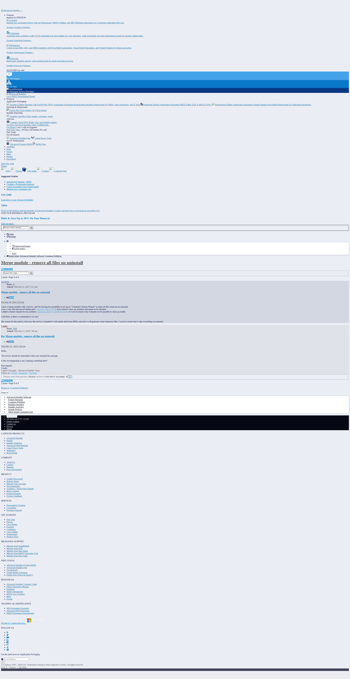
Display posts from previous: (15, 376)
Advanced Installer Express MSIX (21, 565)
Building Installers (16, 404)
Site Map (23, 667)
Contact (10, 465)
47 (14, 284)
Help (9, 149)
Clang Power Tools (15, 448)
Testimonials (12, 534)
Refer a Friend (13, 491)
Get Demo (11, 127)
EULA (4, 667)
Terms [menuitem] (9, 429)
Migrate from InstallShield (18, 546)
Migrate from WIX (15, 548)
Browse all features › (18, 94)
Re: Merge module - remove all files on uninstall (27, 336)
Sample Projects (15, 409)
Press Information (14, 469)
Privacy (13, 667)
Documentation (13, 486)
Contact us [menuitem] (11, 424)
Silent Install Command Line (20, 412)
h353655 (5, 282)
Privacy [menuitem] (10, 426)
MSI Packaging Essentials (18, 608)
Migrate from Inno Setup (17, 551)
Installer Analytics (16, 407)
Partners (10, 467)
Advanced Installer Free (17, 567)
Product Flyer (12, 537)
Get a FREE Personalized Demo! (21, 96)
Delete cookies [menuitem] (13, 421)
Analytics (11, 147)
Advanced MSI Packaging (18, 611)
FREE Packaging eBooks (18, 587)
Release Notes (13, 481)
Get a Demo (12, 524)
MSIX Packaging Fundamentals (20, 613)
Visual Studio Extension (17, 572)
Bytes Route (12, 453)
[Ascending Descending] (61, 376)
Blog (9, 154)
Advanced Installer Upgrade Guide (22, 584)
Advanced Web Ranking (17, 445)
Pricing (10, 156)
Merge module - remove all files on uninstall (42, 262)
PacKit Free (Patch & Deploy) (20, 575)
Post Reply (8, 269)
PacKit (9, 440)
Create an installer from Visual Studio (23, 187)
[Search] (31, 227)
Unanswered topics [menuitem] (22, 246)
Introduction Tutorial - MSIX (19, 182)
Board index (12, 416)
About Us (11, 462)
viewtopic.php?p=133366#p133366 (52, 312)
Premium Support (14, 510)
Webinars (11, 589)
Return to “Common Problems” (14, 388)
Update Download (15, 479)
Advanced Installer (15, 438)
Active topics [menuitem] (19, 248)
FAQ (14, 253)
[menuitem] (10, 234)
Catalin (4, 326)
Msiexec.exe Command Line (19, 189)
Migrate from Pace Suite (17, 556)
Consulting (11, 508)
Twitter (14, 373)
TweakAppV (12, 570)
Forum (9, 151)
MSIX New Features (16, 594)
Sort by (41, 376)
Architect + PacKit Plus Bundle (20, 489)
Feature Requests (15, 399)
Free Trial (11, 519)
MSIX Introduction (15, 592)
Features (10, 15)
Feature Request (14, 493)
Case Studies (12, 532)
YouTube (33, 373)
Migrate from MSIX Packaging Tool (22, 553)
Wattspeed (11, 450)
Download (11, 159)
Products (10, 99)
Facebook (23, 373)
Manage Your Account (16, 484)
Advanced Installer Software (19, 397)
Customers (11, 529)
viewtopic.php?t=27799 (46, 309)
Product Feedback (14, 496)
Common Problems (16, 402)
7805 (15, 328)
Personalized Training (16, 505)
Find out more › (7, 223)
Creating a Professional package (20, 184)
